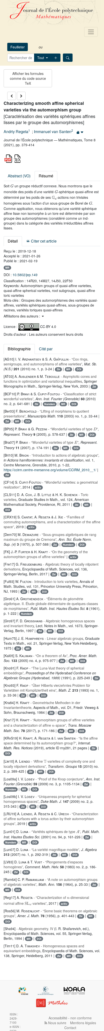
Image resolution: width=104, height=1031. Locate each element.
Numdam (49, 404)
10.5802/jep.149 (25, 274)
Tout (41, 57)
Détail (13, 241)
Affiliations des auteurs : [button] (22, 316)
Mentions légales (83, 1022)
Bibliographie (19, 349)
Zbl (58, 369)
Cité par (45, 349)
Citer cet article (43, 241)
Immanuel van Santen (52, 131)
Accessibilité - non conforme (70, 1017)
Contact (70, 1027)
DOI (79, 369)
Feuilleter (17, 47)
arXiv (38, 487)
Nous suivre (56, 1022)
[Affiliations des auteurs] (80, 132)
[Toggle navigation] (91, 32)
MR (7, 267)
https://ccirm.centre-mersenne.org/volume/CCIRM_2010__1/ (50, 469)
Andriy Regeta (16, 131)
